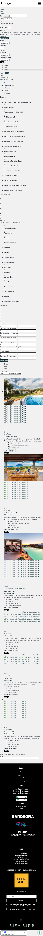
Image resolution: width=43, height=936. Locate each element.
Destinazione (4, 16)
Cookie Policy (22, 797)
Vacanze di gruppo (10, 176)
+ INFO (6, 453)
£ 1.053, (9, 695)
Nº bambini (3, 52)
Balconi (6, 297)
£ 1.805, (9, 451)
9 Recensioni (8, 680)
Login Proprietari (21, 806)
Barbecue (7, 248)
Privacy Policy (22, 800)
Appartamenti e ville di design (14, 112)
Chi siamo (21, 776)
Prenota (21, 774)
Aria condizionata (10, 243)
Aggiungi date (4, 38)
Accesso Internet (10, 228)
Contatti (21, 778)
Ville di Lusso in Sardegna (13, 190)
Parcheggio (8, 233)
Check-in (21, 808)
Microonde (7, 272)
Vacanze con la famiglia (12, 171)
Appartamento (10, 85)
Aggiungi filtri (4, 361)
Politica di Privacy (26, 904)
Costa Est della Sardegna (12, 122)
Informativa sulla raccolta (8, 934)
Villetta (7, 93)
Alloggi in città (9, 107)
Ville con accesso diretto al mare (15, 185)
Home (21, 772)
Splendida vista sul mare (12, 146)
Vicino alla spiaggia (10, 181)
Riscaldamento (9, 262)
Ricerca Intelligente (7, 23)
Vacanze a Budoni (10, 151)
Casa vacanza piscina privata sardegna (17, 102)
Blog (21, 780)
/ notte (15, 451)
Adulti (2, 40)
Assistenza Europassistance (21, 793)
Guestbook (21, 782)
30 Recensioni (9, 734)
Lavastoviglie (8, 277)
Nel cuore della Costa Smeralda (14, 132)
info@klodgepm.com (21, 863)
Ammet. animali (9, 257)
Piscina (6, 252)
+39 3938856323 (21, 861)
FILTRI (2, 12)
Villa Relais (7, 434)
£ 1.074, (9, 650)
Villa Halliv (7, 510)
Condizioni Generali (21, 789)
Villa (6, 90)
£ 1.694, (9, 608)
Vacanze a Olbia (9, 156)
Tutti (6, 83)
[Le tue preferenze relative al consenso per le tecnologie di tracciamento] (39, 932)
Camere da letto (5, 57)
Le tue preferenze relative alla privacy (15, 932)
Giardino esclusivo (10, 127)
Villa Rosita (7, 633)
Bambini (3, 45)
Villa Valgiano (8, 729)
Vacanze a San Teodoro (12, 166)
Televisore (7, 267)
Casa (7, 88)
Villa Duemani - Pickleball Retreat (14, 589)
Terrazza (7, 238)
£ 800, (9, 748)
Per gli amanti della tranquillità (14, 136)
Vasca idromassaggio (11, 301)
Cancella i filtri (4, 77)
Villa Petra (7, 676)
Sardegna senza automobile (13, 141)
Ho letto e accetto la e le (22, 905)
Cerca (2, 10)
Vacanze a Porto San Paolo (13, 161)
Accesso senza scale (11, 287)
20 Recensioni (9, 593)
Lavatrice (7, 282)
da (5, 451)
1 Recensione (8, 515)
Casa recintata (9, 292)
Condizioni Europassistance (21, 791)
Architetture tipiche (10, 117)
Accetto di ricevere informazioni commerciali (22, 909)
